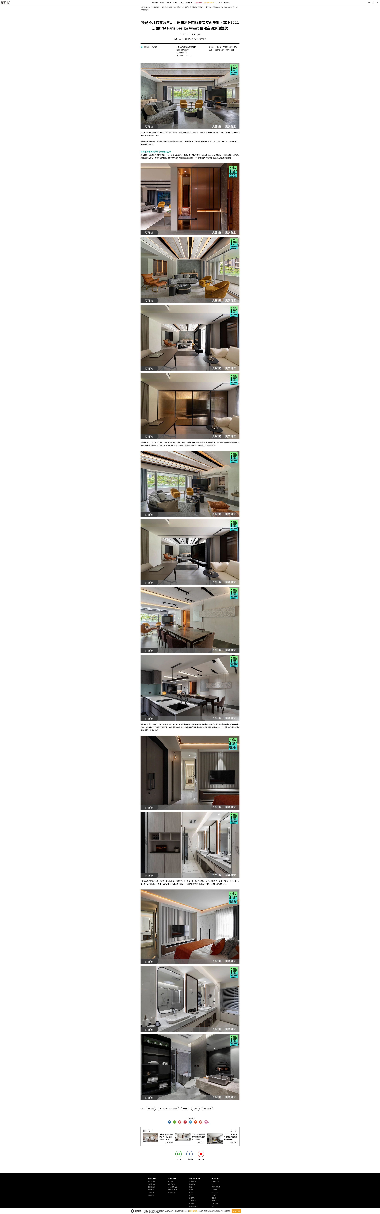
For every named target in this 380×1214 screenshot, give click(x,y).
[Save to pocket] (179, 1122)
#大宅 (185, 1108)
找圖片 (162, 2)
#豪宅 (195, 1108)
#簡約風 (151, 1108)
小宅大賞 (219, 2)
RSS (213, 1206)
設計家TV (189, 2)
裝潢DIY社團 (171, 1192)
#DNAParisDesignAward (168, 1108)
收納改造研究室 (173, 1190)
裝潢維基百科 (193, 1206)
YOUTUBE (215, 1192)
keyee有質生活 (172, 1187)
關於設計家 (152, 1178)
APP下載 (170, 1181)
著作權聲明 (151, 1184)
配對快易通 (171, 1184)
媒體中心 (151, 1195)
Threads (214, 1190)
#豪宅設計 (207, 1108)
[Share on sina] (200, 1122)
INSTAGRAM (216, 1187)
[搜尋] (377, 2)
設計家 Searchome (5, 3)
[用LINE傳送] (174, 1122)
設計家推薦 (172, 1178)
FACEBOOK (215, 1181)
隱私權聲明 (151, 1187)
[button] (231, 1130)
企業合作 (151, 1192)
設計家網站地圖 (194, 1178)
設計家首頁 (192, 1181)
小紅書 (214, 1198)
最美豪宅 (227, 2)
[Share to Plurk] (195, 1122)
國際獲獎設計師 (209, 2)
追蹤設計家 (216, 1178)
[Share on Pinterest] (185, 1122)
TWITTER (215, 1203)
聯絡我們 (151, 1190)
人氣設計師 (198, 2)
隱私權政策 (193, 1211)
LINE (213, 1184)
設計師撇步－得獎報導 (160, 7)
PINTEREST (216, 1201)
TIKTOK (214, 1195)
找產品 (175, 2)
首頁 (142, 7)
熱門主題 (192, 1203)
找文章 (169, 2)
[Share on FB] (169, 1122)
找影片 (181, 2)
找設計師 (155, 2)
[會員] (373, 2)
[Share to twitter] (190, 1122)
